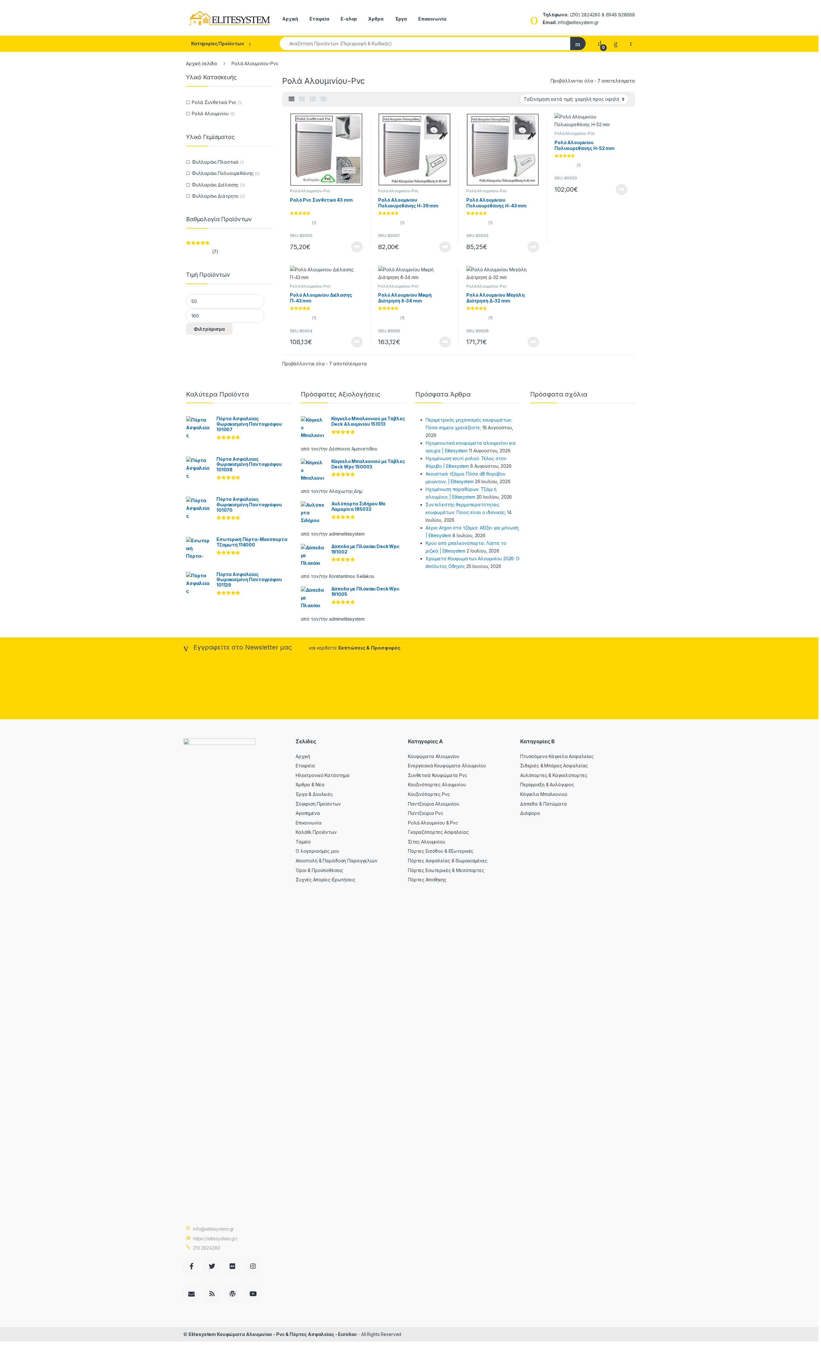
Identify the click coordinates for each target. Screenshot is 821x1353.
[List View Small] (313, 99)
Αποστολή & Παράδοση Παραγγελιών (336, 860)
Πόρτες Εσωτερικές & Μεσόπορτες (446, 870)
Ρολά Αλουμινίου (210, 113)
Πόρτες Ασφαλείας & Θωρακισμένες (447, 860)
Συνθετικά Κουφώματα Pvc (437, 775)
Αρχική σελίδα (201, 63)
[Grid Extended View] (291, 99)
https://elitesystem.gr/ (215, 1238)
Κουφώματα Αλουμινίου (433, 756)
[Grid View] (302, 99)
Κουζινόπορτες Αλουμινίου (437, 784)
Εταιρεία (319, 19)
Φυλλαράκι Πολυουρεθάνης (223, 173)
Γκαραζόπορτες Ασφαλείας (438, 832)
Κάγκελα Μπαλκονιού (543, 794)
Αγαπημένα (308, 813)
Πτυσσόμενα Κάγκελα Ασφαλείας (557, 756)
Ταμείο (303, 841)
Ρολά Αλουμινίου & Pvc (433, 822)
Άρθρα (375, 19)
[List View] (323, 99)
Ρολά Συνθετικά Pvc (214, 102)
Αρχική (290, 19)
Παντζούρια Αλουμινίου (433, 804)
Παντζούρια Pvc (425, 813)
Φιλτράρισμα (209, 329)
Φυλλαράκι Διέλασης (215, 185)
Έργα (401, 19)
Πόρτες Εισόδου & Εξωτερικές (440, 851)
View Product (354, 246)
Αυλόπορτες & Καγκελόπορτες (553, 775)
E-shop (349, 19)
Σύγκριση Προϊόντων (318, 804)
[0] (600, 43)
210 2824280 (206, 1248)
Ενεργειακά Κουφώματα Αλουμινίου (447, 765)
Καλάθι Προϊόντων (316, 832)
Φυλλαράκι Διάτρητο (215, 196)
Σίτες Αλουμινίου (426, 841)
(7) (202, 252)
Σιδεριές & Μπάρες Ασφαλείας (554, 765)
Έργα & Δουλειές (314, 794)
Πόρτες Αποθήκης (427, 879)
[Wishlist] (616, 43)
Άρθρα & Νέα (310, 784)
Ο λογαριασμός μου (317, 851)
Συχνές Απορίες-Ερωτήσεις (325, 879)
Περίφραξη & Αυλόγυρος (547, 784)
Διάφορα (530, 813)
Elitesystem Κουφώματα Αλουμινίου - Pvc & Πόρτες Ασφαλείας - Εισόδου (273, 1334)
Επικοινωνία (432, 19)
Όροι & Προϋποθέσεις (319, 870)
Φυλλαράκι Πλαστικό (215, 162)
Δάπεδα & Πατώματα (543, 804)
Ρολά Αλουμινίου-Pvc (310, 190)
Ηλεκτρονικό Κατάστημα (323, 775)
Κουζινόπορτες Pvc (429, 794)
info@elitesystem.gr (213, 1229)
